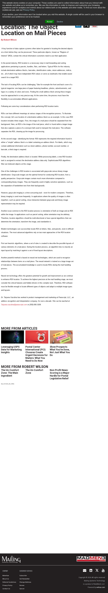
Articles (29, 328)
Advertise (6, 575)
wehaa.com (100, 587)
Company (5, 571)
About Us (6, 579)
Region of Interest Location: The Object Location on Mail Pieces (33, 27)
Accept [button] (49, 21)
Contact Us (6, 589)
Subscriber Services (25, 571)
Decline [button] (60, 21)
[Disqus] (37, 423)
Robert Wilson (10, 40)
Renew (21, 585)
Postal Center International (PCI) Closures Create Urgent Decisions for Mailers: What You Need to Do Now (36, 353)
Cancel (21, 589)
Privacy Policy (28, 10)
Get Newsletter (24, 579)
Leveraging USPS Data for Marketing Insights (11, 349)
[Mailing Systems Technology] (12, 559)
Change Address (25, 582)
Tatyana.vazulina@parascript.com (14, 305)
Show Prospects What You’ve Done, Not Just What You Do (60, 351)
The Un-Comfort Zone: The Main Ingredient (10, 373)
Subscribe (23, 575)
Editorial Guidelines (9, 582)
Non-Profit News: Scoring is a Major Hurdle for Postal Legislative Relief (59, 374)
